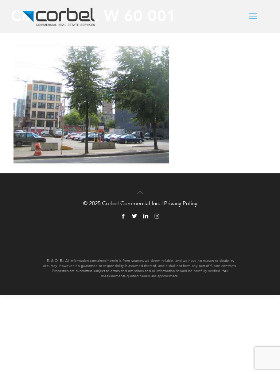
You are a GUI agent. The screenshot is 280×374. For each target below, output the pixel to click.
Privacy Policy (180, 203)
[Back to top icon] (140, 188)
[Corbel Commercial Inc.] (59, 16)
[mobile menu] (253, 16)
